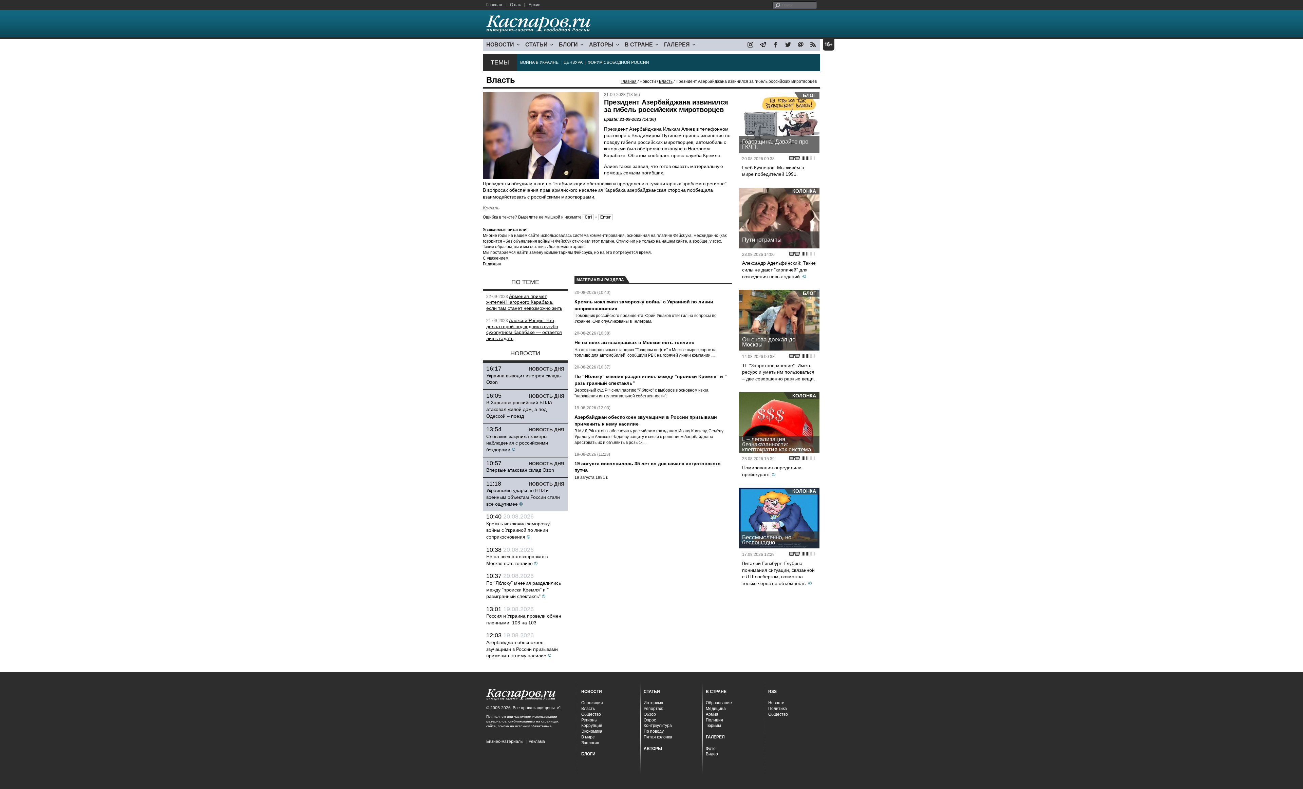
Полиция (714, 720)
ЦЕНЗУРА (573, 62)
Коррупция (591, 725)
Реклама (537, 741)
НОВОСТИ (500, 45)
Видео (712, 754)
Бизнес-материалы (505, 741)
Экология (590, 742)
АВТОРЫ (601, 45)
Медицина (716, 708)
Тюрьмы (713, 725)
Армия (712, 714)
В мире (588, 737)
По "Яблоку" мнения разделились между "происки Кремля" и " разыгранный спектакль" (523, 589)
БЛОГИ (568, 45)
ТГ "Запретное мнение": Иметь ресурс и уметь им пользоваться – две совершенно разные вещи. (778, 372)
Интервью (653, 702)
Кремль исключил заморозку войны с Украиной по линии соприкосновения (518, 530)
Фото (711, 748)
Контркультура (658, 725)
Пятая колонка (658, 737)
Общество (591, 714)
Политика (777, 708)
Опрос (650, 720)
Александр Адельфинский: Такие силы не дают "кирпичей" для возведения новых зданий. (779, 269)
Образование (719, 702)
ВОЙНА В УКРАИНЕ (539, 62)
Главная (494, 4)
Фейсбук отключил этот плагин (584, 241)
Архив (534, 4)
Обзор (650, 714)
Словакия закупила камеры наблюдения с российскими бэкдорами (517, 443)
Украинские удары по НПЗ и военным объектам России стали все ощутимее (523, 497)
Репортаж (653, 708)
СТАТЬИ (536, 45)
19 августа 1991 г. (591, 477)
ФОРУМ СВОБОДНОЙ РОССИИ (618, 62)
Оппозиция (592, 702)
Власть (666, 81)
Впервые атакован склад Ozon (520, 470)
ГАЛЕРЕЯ (677, 45)
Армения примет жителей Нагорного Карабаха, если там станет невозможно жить (524, 302)
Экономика (591, 731)
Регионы (589, 720)
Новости (776, 702)
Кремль (491, 207)
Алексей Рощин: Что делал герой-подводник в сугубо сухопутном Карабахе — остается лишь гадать (524, 329)
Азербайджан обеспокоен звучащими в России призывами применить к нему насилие (522, 649)
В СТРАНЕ (639, 45)
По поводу (654, 731)
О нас (515, 4)
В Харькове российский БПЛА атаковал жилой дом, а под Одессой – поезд (519, 409)
